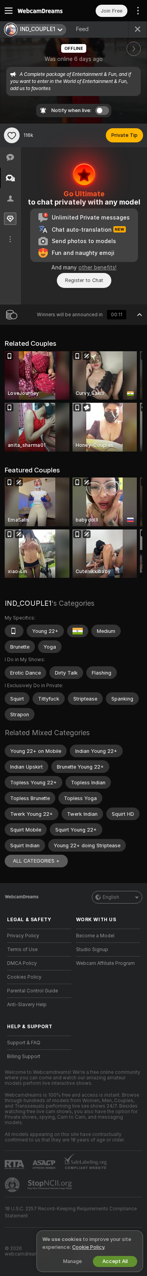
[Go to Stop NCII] (50, 1184)
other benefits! (97, 267)
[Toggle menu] (8, 10)
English (111, 897)
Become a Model (95, 936)
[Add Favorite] (12, 135)
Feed (82, 29)
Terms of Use (22, 949)
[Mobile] (14, 631)
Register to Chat (84, 280)
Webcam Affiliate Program (105, 963)
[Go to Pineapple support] (13, 1184)
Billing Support (23, 1056)
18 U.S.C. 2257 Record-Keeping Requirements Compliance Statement (71, 1212)
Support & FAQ (23, 1043)
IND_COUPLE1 (28, 603)
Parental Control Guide (32, 991)
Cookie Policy (88, 1247)
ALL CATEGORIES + (36, 861)
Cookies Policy (24, 977)
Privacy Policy (23, 936)
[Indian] (77, 631)
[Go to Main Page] (45, 10)
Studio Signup (92, 949)
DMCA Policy (22, 963)
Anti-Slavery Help (27, 1004)
